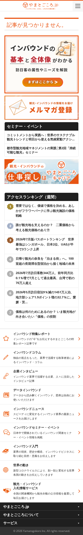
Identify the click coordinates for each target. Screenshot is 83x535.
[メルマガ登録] (41, 98)
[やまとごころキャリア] (41, 161)
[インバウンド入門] (41, 37)
